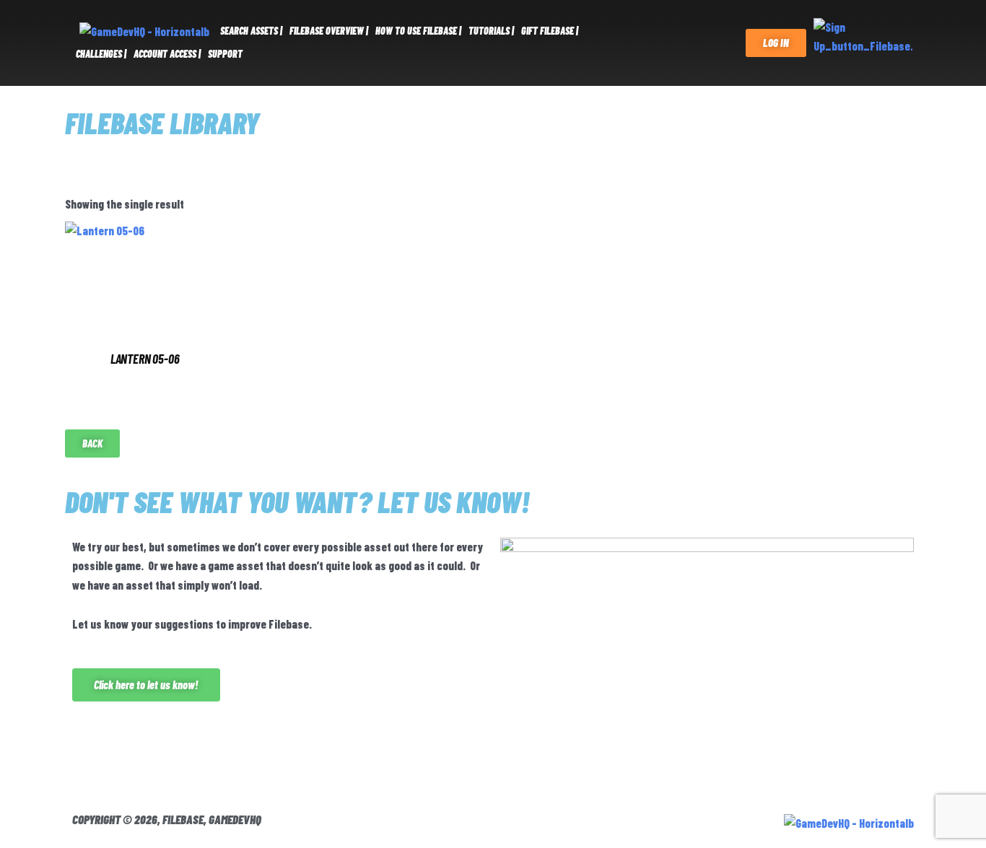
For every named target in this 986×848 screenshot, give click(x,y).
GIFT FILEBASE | (549, 31)
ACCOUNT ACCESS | (167, 54)
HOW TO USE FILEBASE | (418, 31)
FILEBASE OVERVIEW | (328, 31)
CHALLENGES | (101, 54)
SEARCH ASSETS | (251, 31)
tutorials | (491, 31)
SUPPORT (225, 54)
